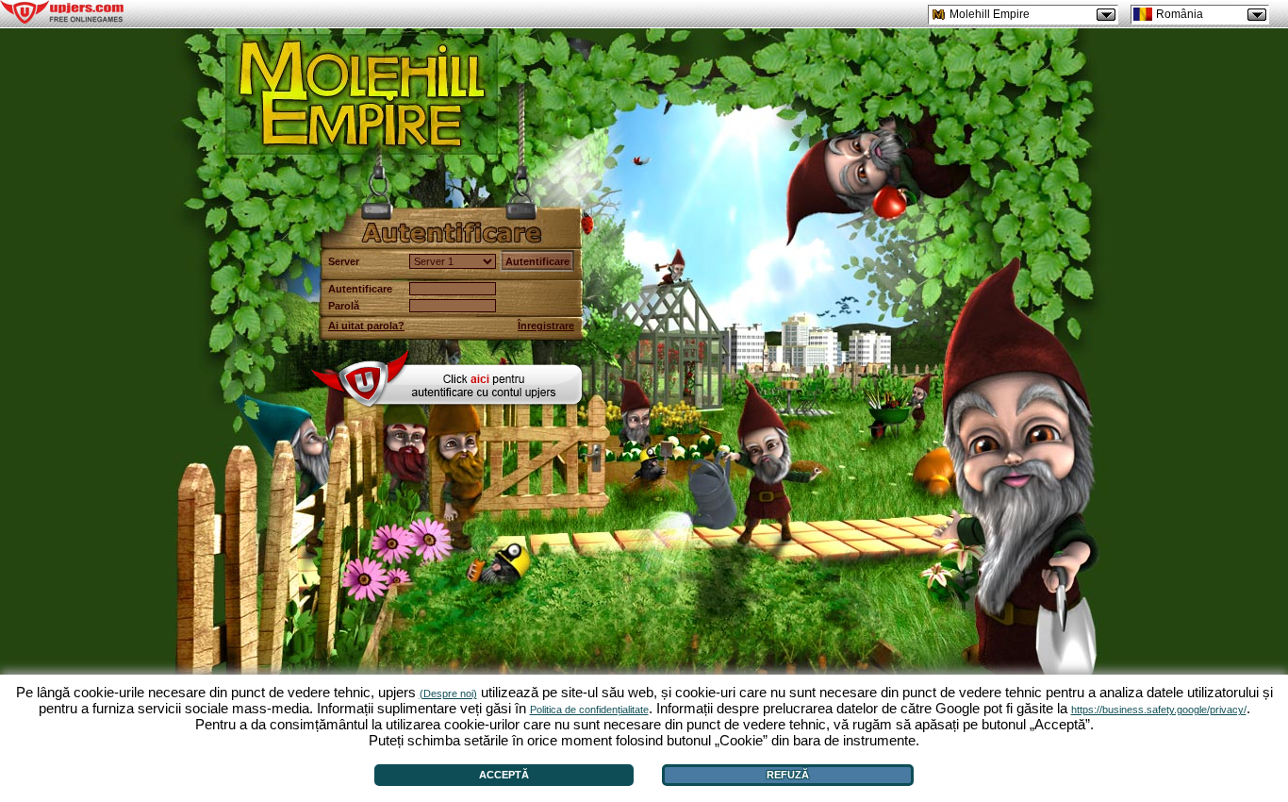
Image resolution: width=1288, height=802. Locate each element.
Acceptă (504, 774)
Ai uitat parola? (366, 325)
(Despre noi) (448, 693)
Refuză (788, 774)
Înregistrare (546, 325)
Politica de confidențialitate (589, 709)
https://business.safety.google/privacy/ (1159, 709)
